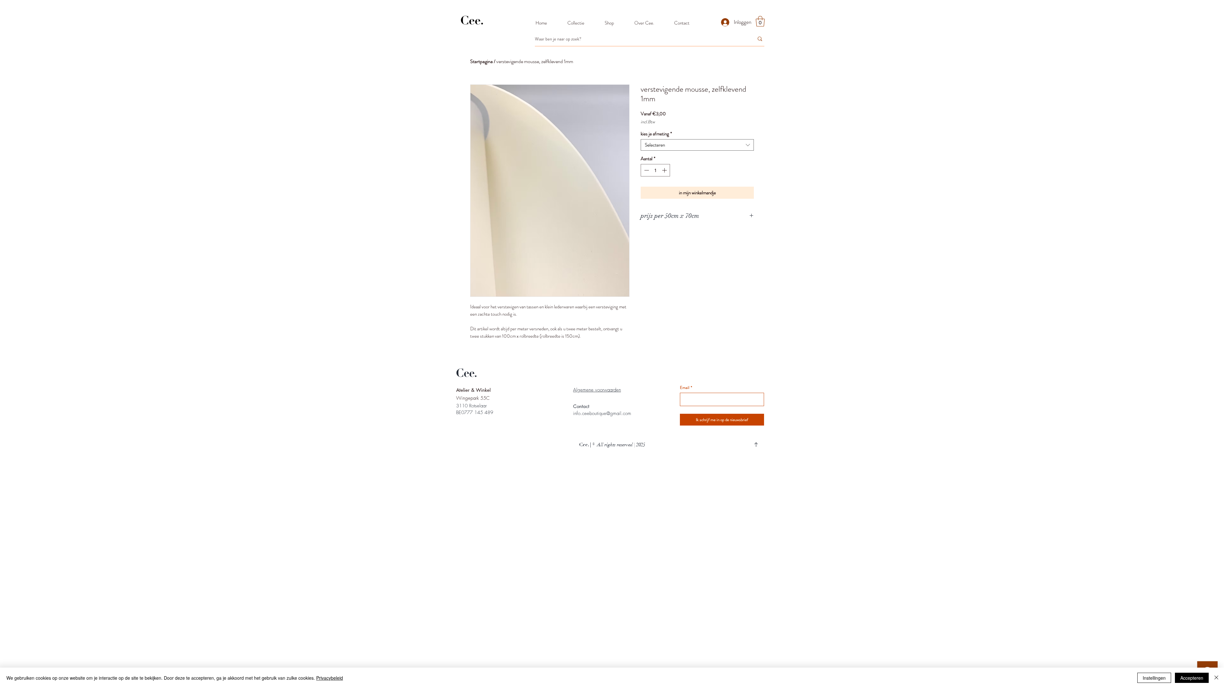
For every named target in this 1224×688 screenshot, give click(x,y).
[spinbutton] (655, 170)
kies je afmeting (656, 134)
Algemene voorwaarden (597, 390)
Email (686, 387)
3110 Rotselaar (471, 406)
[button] (760, 21)
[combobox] (697, 145)
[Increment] (665, 170)
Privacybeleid (329, 678)
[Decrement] (646, 170)
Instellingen (1154, 678)
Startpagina (481, 61)
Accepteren (1191, 678)
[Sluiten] (1216, 678)
